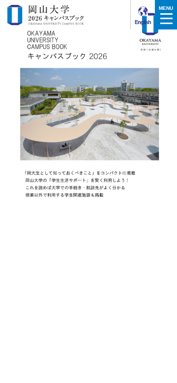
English (142, 22)
